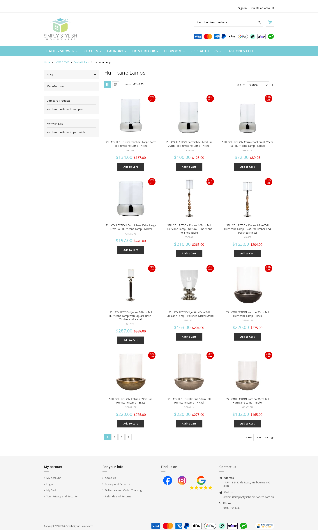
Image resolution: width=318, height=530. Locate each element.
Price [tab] (50, 74)
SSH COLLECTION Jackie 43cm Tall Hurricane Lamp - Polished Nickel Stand (189, 314)
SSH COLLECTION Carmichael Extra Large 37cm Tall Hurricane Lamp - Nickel (131, 227)
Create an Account (262, 8)
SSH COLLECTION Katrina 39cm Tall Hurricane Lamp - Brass (130, 400)
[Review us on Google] (201, 488)
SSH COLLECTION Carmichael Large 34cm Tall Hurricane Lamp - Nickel (130, 143)
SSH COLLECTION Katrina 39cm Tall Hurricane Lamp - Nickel (189, 400)
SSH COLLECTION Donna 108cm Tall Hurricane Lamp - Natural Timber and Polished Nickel (189, 228)
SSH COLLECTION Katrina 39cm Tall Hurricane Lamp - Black (247, 314)
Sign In (242, 8)
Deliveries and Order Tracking (123, 490)
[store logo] (60, 29)
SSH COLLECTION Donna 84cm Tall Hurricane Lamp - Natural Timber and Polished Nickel (247, 228)
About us (110, 478)
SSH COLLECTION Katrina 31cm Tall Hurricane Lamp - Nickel (247, 400)
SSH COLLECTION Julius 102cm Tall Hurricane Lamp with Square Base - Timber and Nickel (131, 315)
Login (49, 484)
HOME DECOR (62, 62)
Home (47, 62)
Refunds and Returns (118, 496)
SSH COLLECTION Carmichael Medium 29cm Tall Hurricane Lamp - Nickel (189, 143)
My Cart (51, 490)
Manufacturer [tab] (55, 86)
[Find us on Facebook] (167, 488)
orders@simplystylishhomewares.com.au (248, 497)
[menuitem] (61, 51)
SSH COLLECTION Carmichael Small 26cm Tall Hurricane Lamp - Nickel (247, 143)
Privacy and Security (117, 484)
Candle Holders (82, 62)
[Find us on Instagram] (182, 488)
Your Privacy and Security (61, 496)
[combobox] (228, 22)
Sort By (241, 85)
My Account (53, 478)
